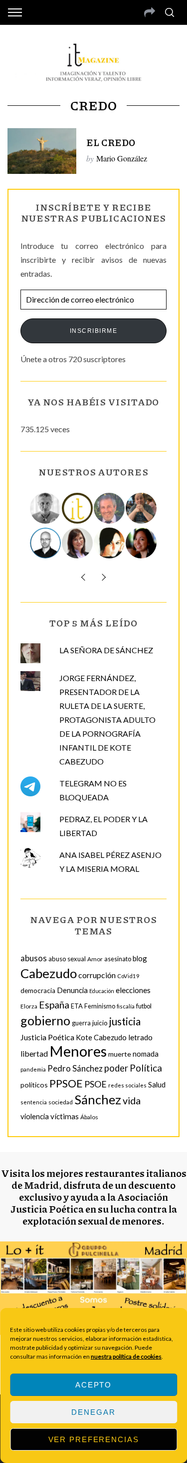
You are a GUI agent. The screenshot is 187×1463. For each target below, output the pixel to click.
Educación (101, 991)
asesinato (117, 959)
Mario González (121, 158)
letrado (140, 1037)
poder (116, 1068)
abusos (33, 958)
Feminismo (99, 1006)
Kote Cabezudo (101, 1037)
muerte (119, 1054)
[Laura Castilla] (110, 543)
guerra (81, 1023)
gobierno (45, 1020)
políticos (34, 1084)
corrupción (97, 975)
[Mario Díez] (46, 543)
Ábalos (89, 1117)
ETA (77, 1006)
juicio (100, 1023)
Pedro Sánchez (75, 1068)
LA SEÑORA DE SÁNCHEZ (106, 650)
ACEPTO (93, 1385)
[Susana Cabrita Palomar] (78, 543)
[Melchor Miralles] (46, 508)
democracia (37, 991)
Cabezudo (48, 973)
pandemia (33, 1069)
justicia (125, 1021)
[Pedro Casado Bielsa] (142, 508)
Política (146, 1068)
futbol (144, 1006)
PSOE (95, 1083)
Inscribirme (94, 330)
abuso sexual (67, 959)
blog (140, 958)
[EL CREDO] (41, 151)
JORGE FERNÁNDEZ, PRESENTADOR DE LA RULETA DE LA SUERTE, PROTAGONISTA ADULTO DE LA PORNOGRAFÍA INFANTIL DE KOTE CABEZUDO (107, 719)
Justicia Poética (47, 1037)
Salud (157, 1084)
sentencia (33, 1102)
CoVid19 (128, 976)
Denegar (93, 1412)
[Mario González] (110, 508)
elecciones (133, 990)
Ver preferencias (93, 1439)
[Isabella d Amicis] (142, 543)
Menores (78, 1051)
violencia (34, 1116)
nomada (146, 1053)
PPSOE (66, 1083)
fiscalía (126, 1006)
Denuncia (72, 990)
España (54, 1004)
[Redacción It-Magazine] (78, 508)
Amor (95, 959)
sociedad (60, 1102)
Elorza (28, 1006)
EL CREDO (110, 142)
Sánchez (97, 1099)
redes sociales (127, 1085)
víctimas (64, 1116)
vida (132, 1100)
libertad (34, 1053)
